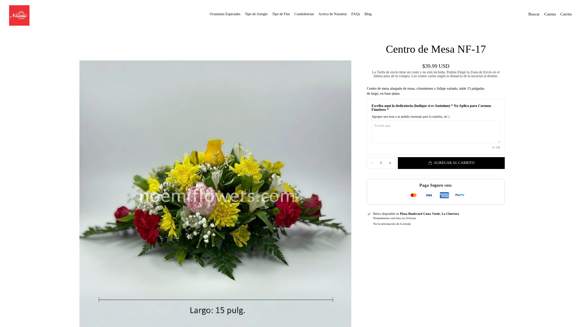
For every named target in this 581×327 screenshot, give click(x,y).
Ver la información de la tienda (392, 223)
